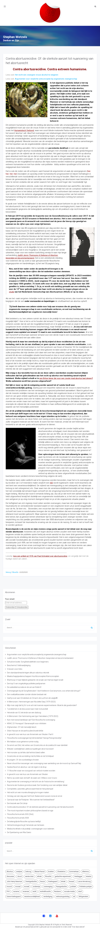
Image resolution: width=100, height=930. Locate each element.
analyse (19, 871)
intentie (88, 876)
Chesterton (61, 871)
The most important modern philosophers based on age (30, 811)
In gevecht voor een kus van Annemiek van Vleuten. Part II (30, 734)
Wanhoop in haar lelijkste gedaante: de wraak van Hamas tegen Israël (35, 680)
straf (80, 891)
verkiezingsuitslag (63, 896)
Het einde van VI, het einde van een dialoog (24, 713)
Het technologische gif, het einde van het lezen (25, 825)
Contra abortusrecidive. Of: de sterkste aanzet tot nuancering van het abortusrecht (40, 807)
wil (74, 896)
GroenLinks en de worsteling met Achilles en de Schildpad (30, 756)
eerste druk (29, 876)
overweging (48, 886)
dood (19, 876)
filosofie (48, 876)
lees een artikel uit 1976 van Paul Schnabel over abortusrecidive (40, 556)
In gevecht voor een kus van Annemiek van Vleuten (27, 774)
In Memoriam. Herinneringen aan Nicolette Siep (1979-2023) (31, 702)
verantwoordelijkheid (32, 896)
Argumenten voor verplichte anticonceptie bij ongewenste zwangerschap (46, 79)
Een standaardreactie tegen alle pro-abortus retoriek (28, 673)
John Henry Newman (14, 881)
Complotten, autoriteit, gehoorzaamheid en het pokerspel (30, 789)
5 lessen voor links (14, 669)
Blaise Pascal (40, 871)
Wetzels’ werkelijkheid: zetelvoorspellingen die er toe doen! (30, 749)
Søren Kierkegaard (14, 896)
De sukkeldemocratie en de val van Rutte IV (24, 687)
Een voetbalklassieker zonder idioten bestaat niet (26, 694)
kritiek (63, 881)
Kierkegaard (52, 881)
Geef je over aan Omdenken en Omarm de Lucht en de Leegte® (32, 698)
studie (11, 292)
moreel (26, 886)
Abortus (10, 871)
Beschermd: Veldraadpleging (18, 665)
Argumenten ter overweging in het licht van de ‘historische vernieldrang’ (35, 782)
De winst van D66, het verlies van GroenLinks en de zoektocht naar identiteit (37, 745)
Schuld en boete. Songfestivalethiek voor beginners (28, 662)
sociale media (69, 891)
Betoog (8, 572)
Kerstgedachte (31, 881)
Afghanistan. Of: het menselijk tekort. (22, 727)
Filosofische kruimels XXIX (18, 818)
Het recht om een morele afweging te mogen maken (28, 792)
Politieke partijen (85, 886)
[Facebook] (44, 916)
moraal (17, 886)
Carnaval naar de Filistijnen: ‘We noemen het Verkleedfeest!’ (31, 800)
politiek (73, 886)
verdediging (47, 896)
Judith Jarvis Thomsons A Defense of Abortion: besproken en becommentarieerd (40, 658)
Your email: (10, 599)
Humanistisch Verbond (24, 130)
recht (34, 891)
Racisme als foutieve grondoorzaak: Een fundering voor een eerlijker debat (37, 785)
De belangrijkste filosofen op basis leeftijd (24, 821)
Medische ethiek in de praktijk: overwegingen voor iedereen (30, 829)
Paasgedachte (61, 886)
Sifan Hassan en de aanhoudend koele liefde (25, 731)
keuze (42, 881)
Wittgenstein (83, 896)
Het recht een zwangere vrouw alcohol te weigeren (36, 75)
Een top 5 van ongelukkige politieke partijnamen (26, 683)
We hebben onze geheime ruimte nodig (22, 742)
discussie (10, 876)
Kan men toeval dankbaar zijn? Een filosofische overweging (31, 720)
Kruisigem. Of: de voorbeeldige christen (23, 760)
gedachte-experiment (63, 876)
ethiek (39, 876)
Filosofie (15, 572)
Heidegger (78, 876)
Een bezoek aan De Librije (17, 803)
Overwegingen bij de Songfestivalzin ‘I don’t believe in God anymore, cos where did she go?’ (44, 691)
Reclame (57, 891)
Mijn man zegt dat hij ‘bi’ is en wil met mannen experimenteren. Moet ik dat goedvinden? (42, 705)
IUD (51, 483)
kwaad (71, 881)
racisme (16, 891)
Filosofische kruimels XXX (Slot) (20, 814)
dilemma (85, 871)
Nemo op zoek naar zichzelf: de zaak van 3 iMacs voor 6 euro (32, 778)
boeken (51, 871)
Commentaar (74, 871)
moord (9, 886)
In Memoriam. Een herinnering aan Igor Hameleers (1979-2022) (32, 716)
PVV (8, 891)
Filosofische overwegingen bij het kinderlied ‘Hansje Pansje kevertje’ (34, 738)
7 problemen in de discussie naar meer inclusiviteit (27, 709)
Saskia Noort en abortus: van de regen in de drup (26, 767)
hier (88, 171)
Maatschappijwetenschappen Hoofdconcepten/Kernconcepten (33, 676)
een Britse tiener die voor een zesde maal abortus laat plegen (65, 378)
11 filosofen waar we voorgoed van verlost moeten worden (31, 771)
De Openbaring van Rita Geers (19, 832)
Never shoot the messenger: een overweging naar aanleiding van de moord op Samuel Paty (44, 763)
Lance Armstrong (84, 881)
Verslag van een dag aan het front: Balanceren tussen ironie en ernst (34, 796)
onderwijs (36, 886)
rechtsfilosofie (45, 891)
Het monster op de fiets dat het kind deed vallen (26, 752)
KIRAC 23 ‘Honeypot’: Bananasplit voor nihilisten (26, 723)
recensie (26, 891)
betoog (28, 871)
